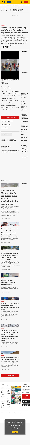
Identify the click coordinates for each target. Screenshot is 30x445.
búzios (4, 121)
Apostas (8, 388)
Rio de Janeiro (18, 5)
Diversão (25, 5)
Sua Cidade (8, 385)
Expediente (16, 412)
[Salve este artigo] (7, 47)
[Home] (8, 2)
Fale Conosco (22, 413)
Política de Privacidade (15, 425)
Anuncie (27, 412)
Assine (25, 1)
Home (3, 5)
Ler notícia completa (10, 117)
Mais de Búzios (11, 375)
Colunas (3, 399)
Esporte (3, 396)
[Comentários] (8, 47)
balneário (4, 128)
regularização (6, 124)
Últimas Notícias (10, 5)
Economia (3, 401)
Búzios (3, 25)
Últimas (4, 9)
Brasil (2, 403)
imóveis (10, 121)
